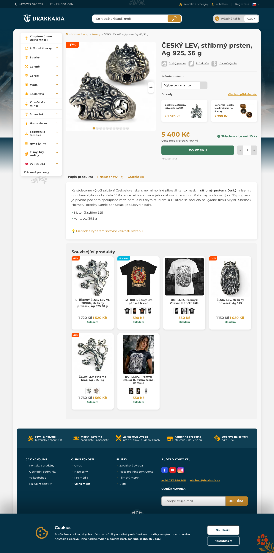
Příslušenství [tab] (110, 177)
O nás (78, 465)
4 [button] (103, 128)
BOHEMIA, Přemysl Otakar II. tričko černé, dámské (138, 380)
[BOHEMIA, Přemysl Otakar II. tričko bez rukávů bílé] (146, 391)
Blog (122, 483)
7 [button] (113, 128)
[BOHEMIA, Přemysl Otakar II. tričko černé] (191, 311)
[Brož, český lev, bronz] (96, 391)
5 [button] (107, 128)
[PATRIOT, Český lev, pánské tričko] (142, 311)
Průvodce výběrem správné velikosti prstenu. (109, 231)
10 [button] (124, 128)
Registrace (242, 4)
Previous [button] (70, 87)
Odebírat (237, 501)
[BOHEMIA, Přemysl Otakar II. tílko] (177, 311)
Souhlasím (223, 530)
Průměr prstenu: (172, 76)
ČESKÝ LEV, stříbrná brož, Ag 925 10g (92, 378)
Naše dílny (81, 471)
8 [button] (117, 128)
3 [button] (100, 128)
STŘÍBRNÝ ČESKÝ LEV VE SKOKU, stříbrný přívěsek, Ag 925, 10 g (92, 303)
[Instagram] (180, 470)
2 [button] (97, 128)
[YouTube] (172, 470)
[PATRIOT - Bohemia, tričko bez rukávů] (134, 311)
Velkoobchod (37, 477)
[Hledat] (174, 18)
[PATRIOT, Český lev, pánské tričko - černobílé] (127, 311)
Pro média (81, 477)
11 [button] (127, 128)
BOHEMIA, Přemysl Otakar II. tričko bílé (184, 301)
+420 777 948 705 (31, 4)
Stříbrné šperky (79, 34)
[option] (111, 87)
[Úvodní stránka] (67, 34)
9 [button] (120, 128)
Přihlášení (221, 4)
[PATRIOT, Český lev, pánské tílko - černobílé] (149, 311)
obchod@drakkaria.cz (205, 480)
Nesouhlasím (223, 541)
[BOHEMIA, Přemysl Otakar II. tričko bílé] (184, 311)
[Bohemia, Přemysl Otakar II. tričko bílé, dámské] (138, 391)
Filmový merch (129, 477)
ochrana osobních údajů (144, 539)
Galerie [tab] (136, 177)
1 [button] (93, 128)
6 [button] (110, 128)
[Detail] (196, 110)
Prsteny (96, 34)
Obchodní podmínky (42, 471)
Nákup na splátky (40, 483)
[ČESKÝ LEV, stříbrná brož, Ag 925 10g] (89, 391)
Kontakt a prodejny (195, 4)
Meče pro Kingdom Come (136, 471)
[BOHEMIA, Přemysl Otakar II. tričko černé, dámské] (131, 391)
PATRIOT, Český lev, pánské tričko (138, 301)
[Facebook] (164, 470)
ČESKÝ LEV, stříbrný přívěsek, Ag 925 (230, 301)
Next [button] (151, 87)
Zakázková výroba (131, 465)
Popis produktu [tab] (80, 177)
